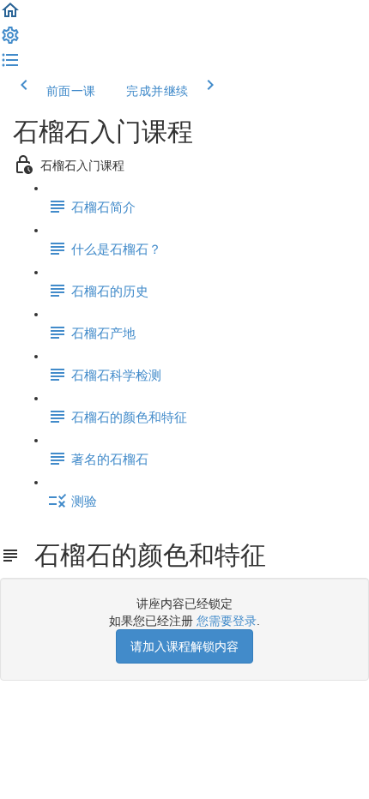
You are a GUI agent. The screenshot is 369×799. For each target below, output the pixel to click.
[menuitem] (10, 41)
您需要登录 (227, 621)
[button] (10, 16)
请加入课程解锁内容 (184, 646)
